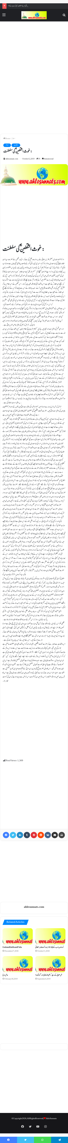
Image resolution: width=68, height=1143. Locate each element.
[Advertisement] (34, 50)
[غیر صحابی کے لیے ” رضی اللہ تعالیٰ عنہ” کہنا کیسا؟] (50, 964)
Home (7, 138)
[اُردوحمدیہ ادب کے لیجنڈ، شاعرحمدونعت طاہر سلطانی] (50, 936)
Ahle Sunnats (51, 1118)
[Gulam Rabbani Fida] (18, 936)
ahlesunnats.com (12, 159)
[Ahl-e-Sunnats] (34, 15)
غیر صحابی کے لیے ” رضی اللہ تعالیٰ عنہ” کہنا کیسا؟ (48, 975)
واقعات (16, 145)
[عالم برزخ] (18, 964)
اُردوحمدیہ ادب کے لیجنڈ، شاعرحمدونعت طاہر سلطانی (49, 947)
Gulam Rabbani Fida (12, 947)
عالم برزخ (5, 975)
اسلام (13, 138)
